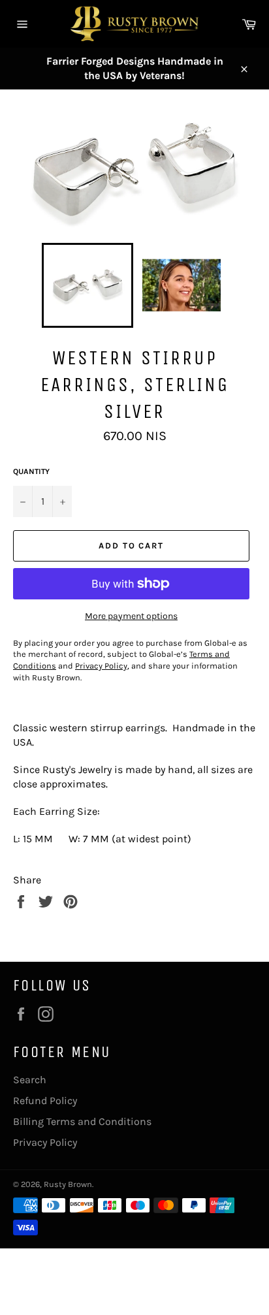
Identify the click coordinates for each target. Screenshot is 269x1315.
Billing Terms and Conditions (82, 1121)
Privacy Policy (45, 1142)
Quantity (31, 471)
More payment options (131, 616)
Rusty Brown (68, 1184)
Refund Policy (45, 1100)
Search (29, 1079)
